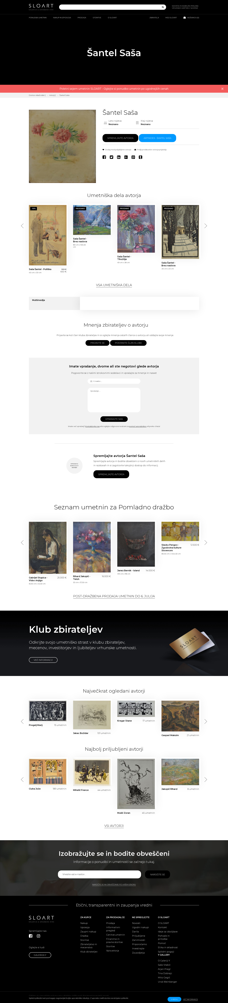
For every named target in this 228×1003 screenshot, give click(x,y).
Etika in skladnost (168, 947)
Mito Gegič (164, 977)
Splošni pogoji (166, 951)
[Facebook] (105, 157)
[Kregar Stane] (136, 709)
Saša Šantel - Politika (47, 235)
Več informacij (43, 660)
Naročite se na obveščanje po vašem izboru (114, 884)
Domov (32, 95)
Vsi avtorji (114, 826)
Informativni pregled (113, 929)
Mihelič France (81, 790)
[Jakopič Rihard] (180, 772)
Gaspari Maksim (170, 735)
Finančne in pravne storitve (114, 940)
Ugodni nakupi (140, 927)
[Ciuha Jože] (47, 772)
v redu (174, 999)
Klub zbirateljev (88, 951)
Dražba (84, 936)
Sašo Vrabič (164, 965)
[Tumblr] (141, 157)
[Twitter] (112, 157)
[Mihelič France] (92, 772)
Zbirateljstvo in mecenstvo (88, 946)
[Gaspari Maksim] (180, 716)
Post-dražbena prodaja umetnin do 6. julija (114, 596)
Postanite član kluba (128, 343)
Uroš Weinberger (167, 982)
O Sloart (112, 18)
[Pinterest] (134, 157)
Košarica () (193, 18)
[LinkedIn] (119, 157)
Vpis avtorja (112, 950)
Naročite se (157, 874)
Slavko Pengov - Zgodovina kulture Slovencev (180, 531)
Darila (135, 931)
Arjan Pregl (164, 969)
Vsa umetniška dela (114, 285)
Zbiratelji (154, 18)
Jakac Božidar (80, 733)
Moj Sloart (171, 18)
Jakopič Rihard (169, 789)
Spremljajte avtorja (120, 138)
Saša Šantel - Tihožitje (136, 229)
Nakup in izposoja (62, 18)
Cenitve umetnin (115, 935)
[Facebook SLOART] (30, 936)
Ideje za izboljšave (168, 931)
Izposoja (85, 927)
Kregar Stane (124, 721)
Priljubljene (138, 936)
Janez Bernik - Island (136, 544)
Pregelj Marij (35, 725)
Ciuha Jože (35, 789)
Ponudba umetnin (38, 18)
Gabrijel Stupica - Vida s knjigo (47, 548)
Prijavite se (97, 343)
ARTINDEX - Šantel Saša (157, 138)
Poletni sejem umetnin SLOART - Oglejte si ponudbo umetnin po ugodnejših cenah (114, 88)
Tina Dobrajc (165, 973)
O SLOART (163, 923)
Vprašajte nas (114, 419)
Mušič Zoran (123, 813)
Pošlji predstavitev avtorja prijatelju (152, 150)
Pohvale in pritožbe (164, 937)
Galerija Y (40, 955)
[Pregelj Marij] (47, 711)
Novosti (136, 923)
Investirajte (138, 948)
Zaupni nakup (88, 931)
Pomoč (162, 943)
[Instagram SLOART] (38, 936)
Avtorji (52, 95)
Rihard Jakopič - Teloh (92, 547)
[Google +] (126, 157)
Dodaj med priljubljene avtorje (118, 150)
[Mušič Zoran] (136, 784)
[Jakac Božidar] (92, 715)
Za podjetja (138, 953)
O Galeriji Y (164, 960)
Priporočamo (139, 944)
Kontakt (162, 927)
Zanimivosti (138, 940)
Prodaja (82, 18)
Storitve (97, 18)
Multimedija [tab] (38, 300)
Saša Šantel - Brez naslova (92, 220)
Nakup (84, 923)
